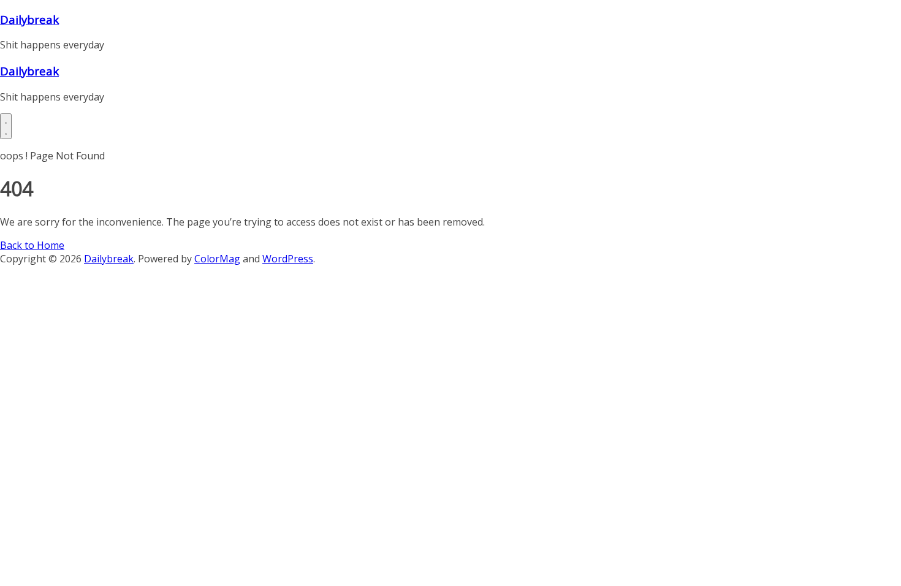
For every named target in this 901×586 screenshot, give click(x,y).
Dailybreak (29, 19)
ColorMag (217, 258)
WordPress (287, 258)
